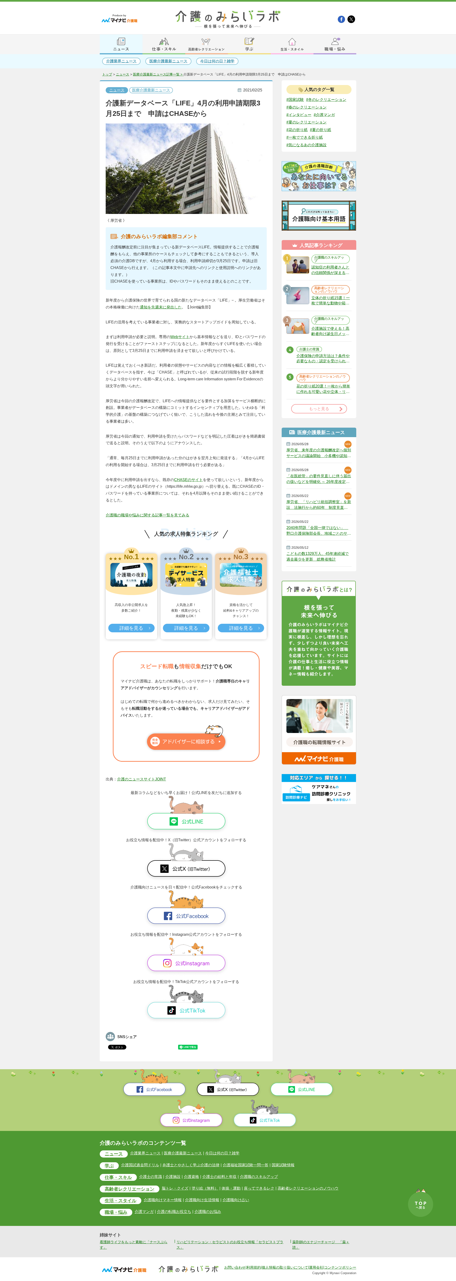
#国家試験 (295, 100)
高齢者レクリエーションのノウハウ (308, 1188)
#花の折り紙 (297, 130)
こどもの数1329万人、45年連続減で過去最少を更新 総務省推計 (317, 556)
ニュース (122, 74)
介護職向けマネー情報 (163, 1200)
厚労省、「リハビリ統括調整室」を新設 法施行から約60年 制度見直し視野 (318, 505)
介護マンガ (144, 1212)
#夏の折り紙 (320, 130)
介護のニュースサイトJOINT (141, 779)
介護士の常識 (150, 1177)
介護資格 (191, 1177)
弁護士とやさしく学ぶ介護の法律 (190, 1165)
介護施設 (172, 1177)
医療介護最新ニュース (168, 61)
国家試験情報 (283, 1165)
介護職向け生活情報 (202, 1200)
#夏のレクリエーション (306, 122)
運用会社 (316, 1267)
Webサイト (180, 337)
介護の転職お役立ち (174, 1212)
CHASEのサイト (188, 480)
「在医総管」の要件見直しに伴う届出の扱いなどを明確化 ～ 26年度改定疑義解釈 (318, 479)
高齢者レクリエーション (129, 1188)
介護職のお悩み (208, 1212)
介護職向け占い (236, 1200)
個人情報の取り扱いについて (285, 1267)
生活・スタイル (120, 1200)
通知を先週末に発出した (161, 307)
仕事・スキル (118, 1177)
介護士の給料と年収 (219, 1177)
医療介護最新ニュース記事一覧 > (158, 74)
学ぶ (109, 1165)
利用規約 (254, 1267)
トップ (107, 74)
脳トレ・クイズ (175, 1188)
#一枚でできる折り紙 (304, 137)
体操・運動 (231, 1188)
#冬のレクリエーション (326, 100)
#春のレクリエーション (306, 107)
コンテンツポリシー (340, 1267)
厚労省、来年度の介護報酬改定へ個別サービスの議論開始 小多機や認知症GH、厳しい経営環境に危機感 (318, 453)
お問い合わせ (235, 1267)
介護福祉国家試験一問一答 (245, 1165)
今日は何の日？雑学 (217, 61)
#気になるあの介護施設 (306, 145)
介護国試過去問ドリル (140, 1165)
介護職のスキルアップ (259, 1177)
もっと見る (319, 409)
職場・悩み (116, 1212)
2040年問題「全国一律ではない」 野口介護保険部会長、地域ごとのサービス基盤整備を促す (318, 531)
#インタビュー (298, 115)
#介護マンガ (324, 115)
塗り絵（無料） (205, 1188)
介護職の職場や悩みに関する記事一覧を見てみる (147, 515)
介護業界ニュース (121, 61)
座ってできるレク (259, 1188)
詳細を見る (131, 628)
